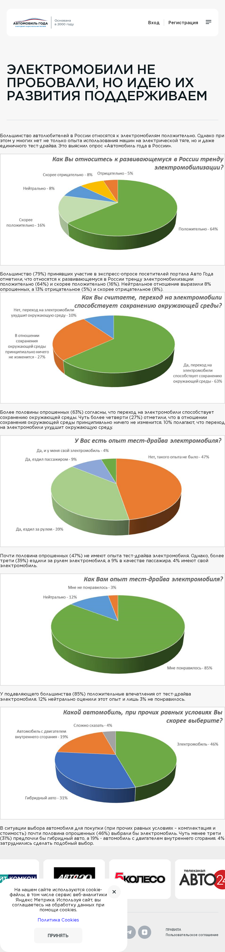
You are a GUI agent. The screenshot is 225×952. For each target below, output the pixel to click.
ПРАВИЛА (173, 930)
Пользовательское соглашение (192, 935)
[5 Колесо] (124, 879)
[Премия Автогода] (43, 22)
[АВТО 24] (190, 879)
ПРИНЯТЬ (58, 935)
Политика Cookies (58, 920)
